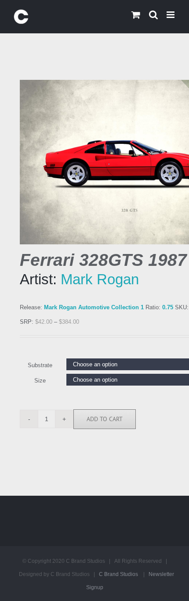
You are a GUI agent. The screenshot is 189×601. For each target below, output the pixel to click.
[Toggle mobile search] (153, 14)
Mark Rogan (100, 279)
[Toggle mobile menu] (171, 14)
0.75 (167, 307)
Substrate (40, 365)
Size (40, 380)
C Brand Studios (118, 574)
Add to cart (105, 419)
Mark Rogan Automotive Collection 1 (94, 307)
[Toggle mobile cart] (135, 14)
